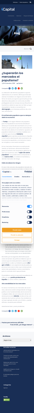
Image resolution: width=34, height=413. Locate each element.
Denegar (17, 240)
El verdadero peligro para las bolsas (11, 375)
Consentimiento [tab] (7, 176)
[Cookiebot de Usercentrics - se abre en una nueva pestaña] (24, 172)
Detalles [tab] (16, 176)
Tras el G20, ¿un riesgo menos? (22, 325)
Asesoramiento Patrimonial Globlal (24, 25)
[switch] (29, 211)
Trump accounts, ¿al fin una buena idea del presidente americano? (10, 357)
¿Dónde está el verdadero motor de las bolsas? (11, 351)
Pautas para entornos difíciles (12, 323)
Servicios (18, 16)
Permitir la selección (17, 235)
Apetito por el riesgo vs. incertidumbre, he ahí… (11, 369)
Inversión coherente (28, 20)
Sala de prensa (24, 2)
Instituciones (17, 20)
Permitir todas (17, 230)
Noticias (15, 2)
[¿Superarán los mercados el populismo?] (17, 62)
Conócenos (11, 16)
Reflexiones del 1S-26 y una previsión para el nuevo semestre (10, 364)
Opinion (20, 83)
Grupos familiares (28, 16)
